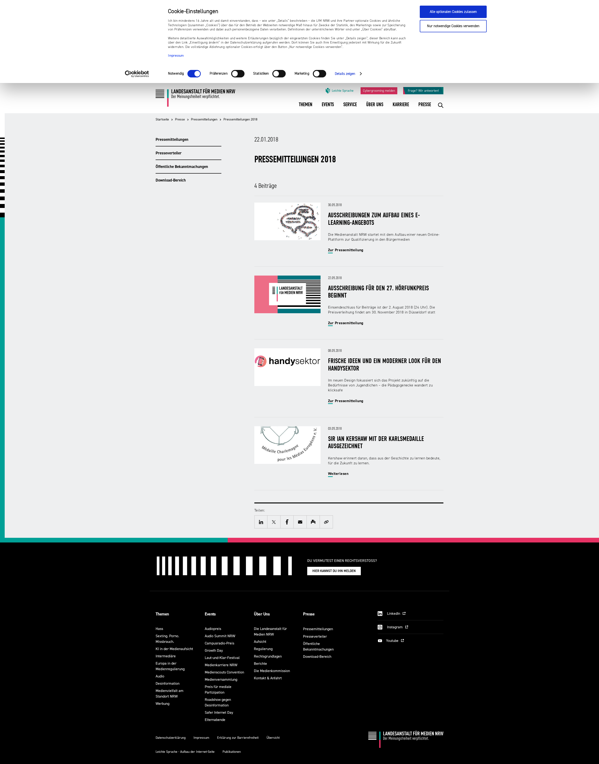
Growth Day (214, 650)
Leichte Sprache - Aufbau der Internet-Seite (185, 751)
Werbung (162, 703)
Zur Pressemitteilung (345, 249)
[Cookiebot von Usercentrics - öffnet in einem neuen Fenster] (137, 73)
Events (210, 614)
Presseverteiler (169, 153)
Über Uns (262, 614)
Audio (160, 676)
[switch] (238, 73)
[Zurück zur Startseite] (195, 99)
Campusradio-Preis (219, 643)
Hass (159, 628)
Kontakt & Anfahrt (268, 678)
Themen (162, 614)
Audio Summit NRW (220, 635)
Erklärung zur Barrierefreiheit (238, 737)
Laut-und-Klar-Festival (222, 657)
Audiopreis (213, 628)
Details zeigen (345, 74)
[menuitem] (305, 107)
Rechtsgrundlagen (268, 656)
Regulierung (263, 648)
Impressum (176, 56)
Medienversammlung (221, 679)
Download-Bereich (171, 180)
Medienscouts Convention (224, 672)
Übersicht (273, 737)
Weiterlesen (338, 473)
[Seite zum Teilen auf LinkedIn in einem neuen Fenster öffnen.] (261, 522)
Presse (180, 119)
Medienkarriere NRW (221, 664)
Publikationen (232, 751)
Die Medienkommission (272, 670)
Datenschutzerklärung (171, 737)
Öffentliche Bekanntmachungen (182, 166)
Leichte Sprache (343, 90)
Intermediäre (166, 656)
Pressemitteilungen (204, 119)
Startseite (162, 119)
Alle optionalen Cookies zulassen (453, 12)
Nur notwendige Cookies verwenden (453, 26)
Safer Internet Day (219, 712)
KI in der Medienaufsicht (174, 648)
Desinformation (167, 683)
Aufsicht (260, 641)
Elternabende (215, 719)
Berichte (260, 663)
